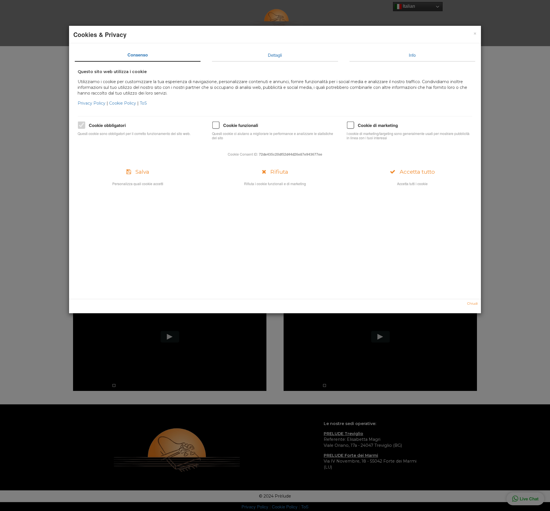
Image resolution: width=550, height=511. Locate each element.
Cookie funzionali (240, 125)
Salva (140, 171)
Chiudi (472, 303)
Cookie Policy (123, 103)
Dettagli (275, 55)
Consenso (137, 55)
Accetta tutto (415, 171)
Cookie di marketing (378, 125)
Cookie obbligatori (107, 125)
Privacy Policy (92, 103)
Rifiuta (277, 171)
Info (412, 55)
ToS (143, 103)
